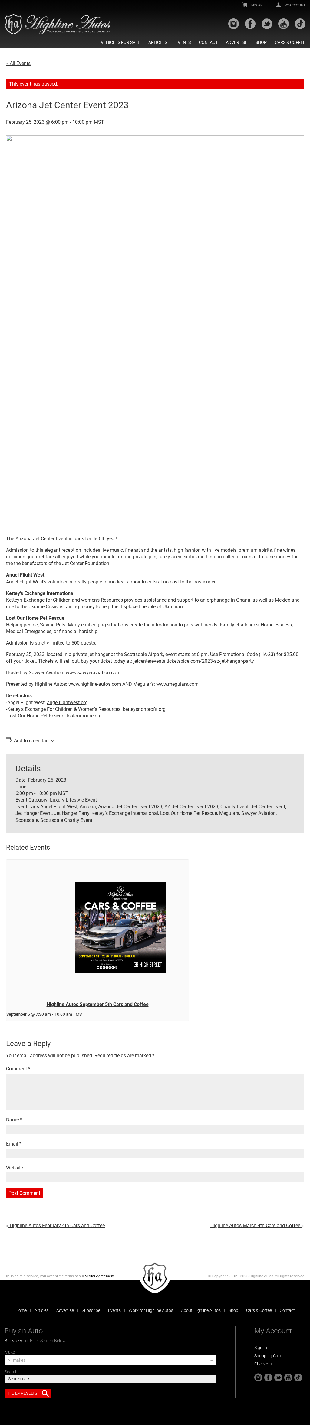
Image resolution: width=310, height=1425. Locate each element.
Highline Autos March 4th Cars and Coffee (256, 1225)
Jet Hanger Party (71, 813)
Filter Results (22, 1393)
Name (14, 1120)
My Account (294, 5)
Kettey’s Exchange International (124, 813)
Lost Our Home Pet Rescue (188, 813)
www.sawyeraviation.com (93, 672)
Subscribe (91, 1310)
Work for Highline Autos (151, 1310)
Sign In (260, 1347)
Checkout (263, 1363)
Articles (157, 42)
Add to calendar (31, 741)
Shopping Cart (267, 1355)
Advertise (236, 42)
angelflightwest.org (67, 702)
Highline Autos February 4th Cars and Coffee (56, 1225)
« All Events (18, 63)
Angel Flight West (59, 806)
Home (21, 1310)
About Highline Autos (201, 1310)
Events (183, 42)
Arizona (88, 806)
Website (14, 1168)
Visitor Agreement (99, 1276)
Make (10, 1352)
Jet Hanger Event (33, 813)
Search (11, 1371)
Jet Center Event (268, 806)
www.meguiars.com (177, 684)
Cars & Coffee (290, 42)
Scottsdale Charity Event (66, 820)
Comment (18, 1069)
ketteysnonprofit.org (144, 709)
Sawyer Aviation (258, 813)
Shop (261, 42)
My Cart (257, 5)
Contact (208, 42)
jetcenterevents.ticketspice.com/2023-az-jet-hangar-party (193, 661)
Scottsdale (26, 820)
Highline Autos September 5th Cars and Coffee (98, 1004)
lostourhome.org (84, 716)
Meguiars (229, 813)
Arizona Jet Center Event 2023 (130, 806)
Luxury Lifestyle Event (73, 800)
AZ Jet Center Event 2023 (191, 806)
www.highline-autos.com (94, 684)
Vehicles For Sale (120, 42)
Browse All (14, 1340)
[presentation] (97, 928)
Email (13, 1144)
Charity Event (234, 806)
